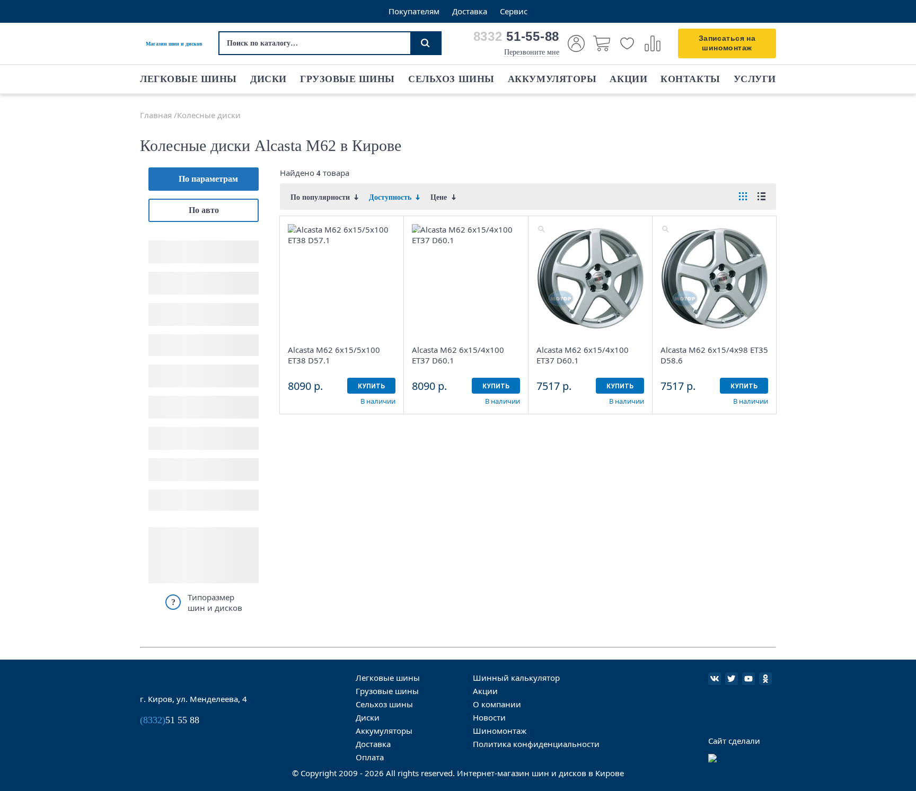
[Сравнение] (652, 43)
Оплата (370, 757)
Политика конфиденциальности (536, 744)
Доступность (171, 462)
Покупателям (414, 11)
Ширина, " (168, 244)
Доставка (469, 11)
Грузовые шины (347, 79)
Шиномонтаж (499, 730)
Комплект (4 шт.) (179, 500)
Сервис (513, 11)
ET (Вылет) (169, 338)
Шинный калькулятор (516, 677)
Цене (439, 197)
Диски (268, 79)
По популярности (321, 197)
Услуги (755, 79)
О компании (497, 704)
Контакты (690, 79)
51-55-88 (516, 36)
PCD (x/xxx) (169, 307)
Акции (628, 79)
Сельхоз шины (451, 79)
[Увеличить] (292, 229)
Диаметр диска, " (180, 276)
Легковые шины (188, 79)
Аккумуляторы (552, 79)
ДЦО (157, 368)
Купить (371, 386)
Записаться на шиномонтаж (727, 43)
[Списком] (761, 196)
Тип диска (167, 400)
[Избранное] (627, 43)
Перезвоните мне (531, 52)
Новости (489, 717)
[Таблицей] (743, 196)
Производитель (176, 431)
